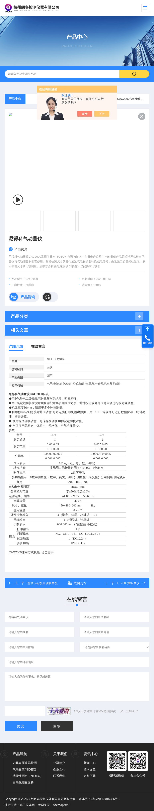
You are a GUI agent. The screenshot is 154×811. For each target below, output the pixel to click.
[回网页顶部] (147, 329)
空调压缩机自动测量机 (42, 583)
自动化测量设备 (23, 782)
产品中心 (15, 98)
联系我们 (59, 776)
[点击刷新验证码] (59, 711)
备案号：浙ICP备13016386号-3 (99, 799)
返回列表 (80, 583)
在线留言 (38, 346)
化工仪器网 (27, 805)
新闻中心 (90, 763)
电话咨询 (147, 343)
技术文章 (90, 769)
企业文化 (59, 769)
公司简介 (59, 763)
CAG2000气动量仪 (129, 98)
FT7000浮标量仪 (128, 583)
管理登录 (44, 805)
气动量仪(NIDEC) (24, 769)
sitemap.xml (61, 805)
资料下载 (90, 776)
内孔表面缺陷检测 (25, 763)
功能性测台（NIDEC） (28, 776)
